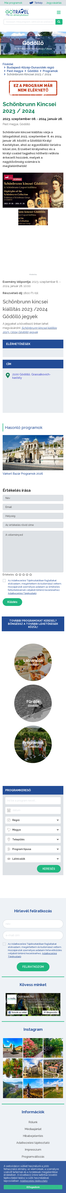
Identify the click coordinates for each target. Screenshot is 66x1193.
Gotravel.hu (25, 996)
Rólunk (33, 1122)
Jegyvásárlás (54, 2)
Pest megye (15, 71)
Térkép (38, 2)
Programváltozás (33, 1156)
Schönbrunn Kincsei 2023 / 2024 (29, 107)
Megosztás (51, 1012)
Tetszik (19, 1012)
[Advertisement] (33, 252)
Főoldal (8, 64)
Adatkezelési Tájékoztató (22, 593)
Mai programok (13, 2)
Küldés (12, 602)
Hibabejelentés (33, 1136)
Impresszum (33, 1149)
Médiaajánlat (33, 1129)
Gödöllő (33, 71)
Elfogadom (33, 1187)
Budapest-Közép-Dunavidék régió (30, 67)
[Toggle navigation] (58, 12)
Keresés (49, 868)
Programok (50, 71)
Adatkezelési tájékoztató (33, 1142)
